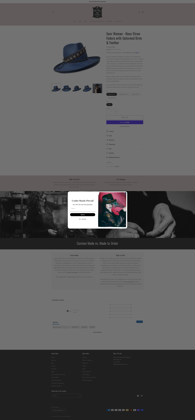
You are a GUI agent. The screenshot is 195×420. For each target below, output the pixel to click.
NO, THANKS (82, 219)
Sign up (83, 214)
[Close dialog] (125, 193)
